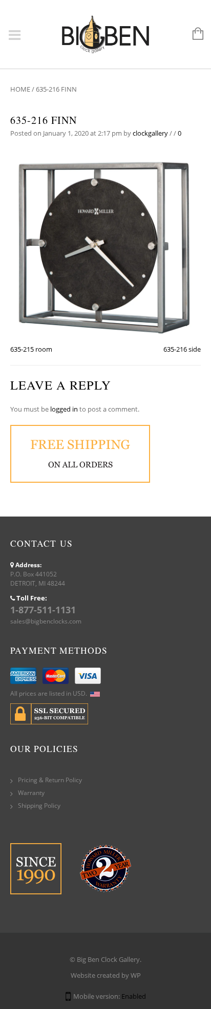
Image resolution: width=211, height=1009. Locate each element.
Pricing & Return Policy (50, 780)
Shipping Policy (39, 805)
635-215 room (31, 349)
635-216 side (182, 349)
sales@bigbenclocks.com (45, 621)
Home (20, 89)
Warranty (31, 792)
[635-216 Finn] (105, 245)
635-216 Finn (43, 120)
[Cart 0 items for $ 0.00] (193, 34)
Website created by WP (106, 975)
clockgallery (150, 133)
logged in (64, 409)
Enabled (133, 996)
